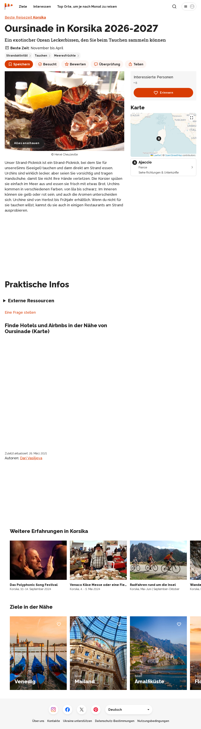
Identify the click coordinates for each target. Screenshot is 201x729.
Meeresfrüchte (65, 55)
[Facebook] (67, 709)
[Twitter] (81, 709)
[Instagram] (53, 709)
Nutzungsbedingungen (153, 721)
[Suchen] (174, 6)
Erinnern (166, 92)
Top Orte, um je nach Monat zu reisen (87, 6)
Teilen (138, 64)
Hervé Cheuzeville (66, 154)
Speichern (21, 64)
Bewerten (78, 64)
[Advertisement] (64, 244)
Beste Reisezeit (25, 17)
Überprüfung (109, 64)
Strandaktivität (17, 55)
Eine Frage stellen (20, 312)
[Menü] (189, 6)
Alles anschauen (26, 143)
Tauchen (41, 55)
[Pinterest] (95, 709)
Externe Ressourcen (31, 300)
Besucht (50, 64)
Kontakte (53, 721)
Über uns (38, 721)
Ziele (23, 6)
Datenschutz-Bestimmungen (114, 721)
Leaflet (157, 155)
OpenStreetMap (173, 155)
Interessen (42, 6)
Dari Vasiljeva (31, 458)
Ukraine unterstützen (77, 721)
